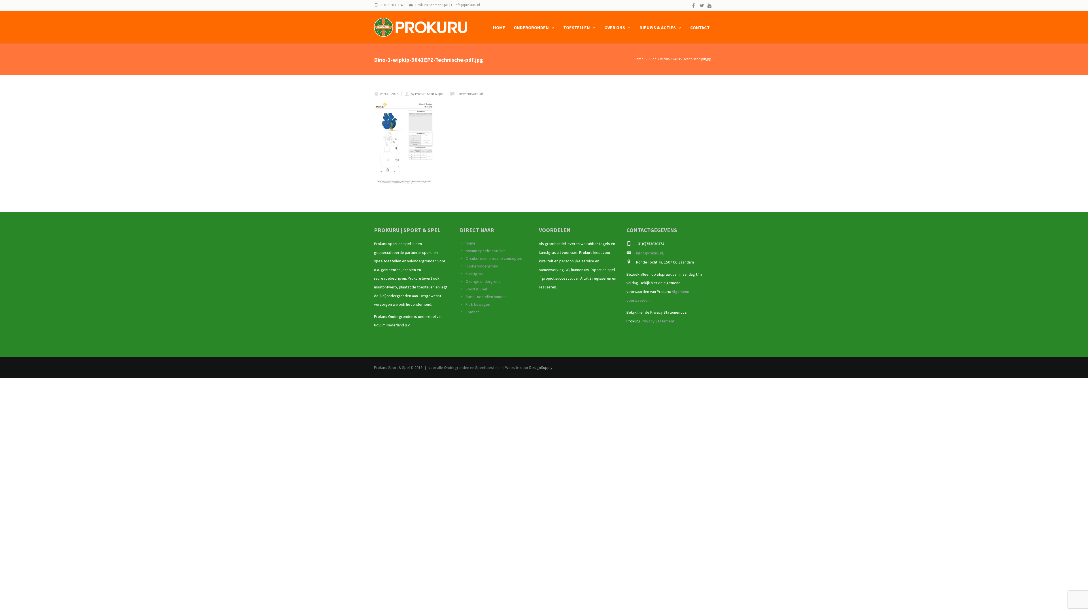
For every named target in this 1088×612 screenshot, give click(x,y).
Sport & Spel (476, 289)
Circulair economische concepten (494, 258)
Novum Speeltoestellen (485, 250)
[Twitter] (702, 5)
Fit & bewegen (478, 304)
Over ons (614, 27)
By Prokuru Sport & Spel (427, 94)
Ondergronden (531, 27)
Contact (700, 27)
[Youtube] (710, 5)
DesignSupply (540, 367)
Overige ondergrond (483, 281)
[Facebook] (693, 5)
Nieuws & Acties (657, 27)
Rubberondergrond (482, 266)
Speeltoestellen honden (486, 296)
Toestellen (576, 27)
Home (499, 27)
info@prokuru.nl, (650, 253)
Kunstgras (474, 273)
